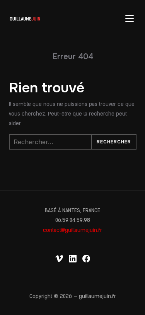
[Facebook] (86, 258)
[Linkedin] (73, 258)
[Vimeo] (59, 258)
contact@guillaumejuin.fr (72, 230)
